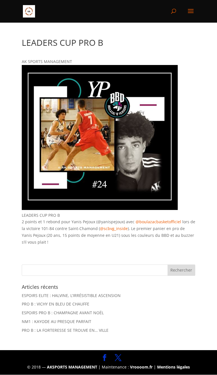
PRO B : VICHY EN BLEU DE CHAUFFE (55, 304)
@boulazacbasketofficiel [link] (158, 221)
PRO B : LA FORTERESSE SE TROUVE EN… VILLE (65, 330)
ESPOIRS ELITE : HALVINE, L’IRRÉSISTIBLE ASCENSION (71, 295)
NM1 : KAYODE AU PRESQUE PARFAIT (56, 321)
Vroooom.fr (141, 367)
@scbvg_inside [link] (114, 228)
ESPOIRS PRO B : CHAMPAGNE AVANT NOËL (63, 312)
